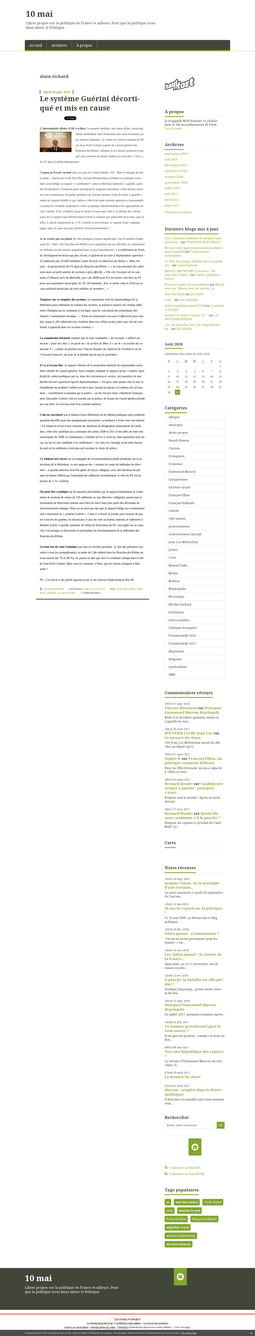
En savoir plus (189, 1333)
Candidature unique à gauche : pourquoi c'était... (194, 788)
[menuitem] (36, 45)
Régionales (176, 651)
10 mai (39, 13)
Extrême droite (179, 487)
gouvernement (179, 526)
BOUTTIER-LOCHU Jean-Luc (189, 733)
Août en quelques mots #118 (185, 306)
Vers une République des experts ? (194, 1053)
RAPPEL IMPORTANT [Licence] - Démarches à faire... (190, 273)
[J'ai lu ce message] (251, 1332)
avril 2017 (172, 200)
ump (169, 1210)
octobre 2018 (174, 177)
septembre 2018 (176, 183)
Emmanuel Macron (182, 472)
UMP (172, 675)
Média (173, 573)
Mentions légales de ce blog (103, 1327)
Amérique (176, 425)
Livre (172, 557)
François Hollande (182, 503)
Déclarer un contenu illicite (76, 1327)
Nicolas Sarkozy (180, 604)
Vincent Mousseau (181, 708)
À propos (84, 45)
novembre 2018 (176, 171)
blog (187, 1327)
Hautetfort (136, 1319)
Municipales (177, 589)
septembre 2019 (176, 154)
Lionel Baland (187, 265)
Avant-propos (178, 433)
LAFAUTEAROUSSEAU (192, 317)
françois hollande (204, 1219)
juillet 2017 (173, 188)
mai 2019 (171, 159)
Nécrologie (176, 597)
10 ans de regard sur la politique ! (194, 910)
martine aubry (126, 589)
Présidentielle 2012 (182, 636)
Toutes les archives (178, 212)
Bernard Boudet (179, 783)
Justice (173, 550)
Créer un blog (121, 1319)
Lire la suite (173, 128)
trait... (169, 300)
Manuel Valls (178, 565)
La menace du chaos (182, 737)
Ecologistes (176, 456)
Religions (175, 659)
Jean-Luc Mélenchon (183, 542)
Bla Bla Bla (184, 329)
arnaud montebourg (180, 1236)
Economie (176, 464)
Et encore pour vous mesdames (187, 284)
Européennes (178, 479)
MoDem (174, 581)
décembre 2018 (176, 165)
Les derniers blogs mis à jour (100, 1323)
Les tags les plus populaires (155, 1323)
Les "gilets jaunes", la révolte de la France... (193, 956)
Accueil (35, 45)
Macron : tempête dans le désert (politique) (193, 1092)
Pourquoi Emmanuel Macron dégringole (193, 710)
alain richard (66, 593)
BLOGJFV (197, 294)
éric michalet (188, 300)
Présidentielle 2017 (182, 643)
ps (168, 1202)
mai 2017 (171, 194)
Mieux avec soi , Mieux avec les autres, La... (194, 286)
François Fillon (179, 495)
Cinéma (174, 448)
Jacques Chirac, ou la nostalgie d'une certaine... (192, 885)
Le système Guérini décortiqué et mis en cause (90, 103)
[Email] (195, 1147)
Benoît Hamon (179, 440)
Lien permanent (53, 589)
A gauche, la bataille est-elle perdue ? (194, 981)
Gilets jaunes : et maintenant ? (192, 933)
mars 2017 (172, 206)
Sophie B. (173, 758)
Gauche (174, 511)
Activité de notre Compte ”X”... (186, 315)
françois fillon (176, 1219)
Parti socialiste (94, 589)
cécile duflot (213, 1202)
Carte (170, 842)
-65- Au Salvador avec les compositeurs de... (192, 327)
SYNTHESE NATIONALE (203, 242)
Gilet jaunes (177, 518)
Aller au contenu (14, 3)
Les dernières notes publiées (128, 1323)
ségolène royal (177, 1227)
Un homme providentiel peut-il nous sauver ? (192, 1028)
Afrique (174, 417)
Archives (59, 45)
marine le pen (189, 1210)
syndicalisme (178, 667)
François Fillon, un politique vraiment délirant (193, 760)
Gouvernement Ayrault (185, 534)
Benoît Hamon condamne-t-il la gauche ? (192, 815)
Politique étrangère (183, 628)
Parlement (176, 612)
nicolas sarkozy (178, 1244)
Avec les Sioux (175, 294)
